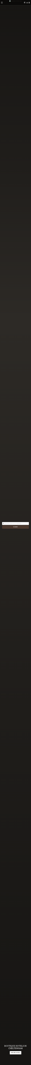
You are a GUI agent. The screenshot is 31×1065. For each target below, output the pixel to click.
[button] (2, 2)
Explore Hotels (15, 1052)
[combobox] (16, 523)
